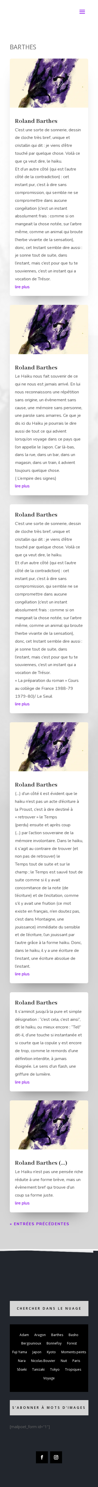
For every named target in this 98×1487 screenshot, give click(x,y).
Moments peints (73, 1352)
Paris (76, 1360)
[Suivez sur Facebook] (42, 1457)
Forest (72, 1343)
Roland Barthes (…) (41, 1163)
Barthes (57, 1335)
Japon (36, 1352)
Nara (22, 1360)
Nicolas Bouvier (43, 1360)
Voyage (49, 1378)
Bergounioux (31, 1343)
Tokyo (55, 1369)
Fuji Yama (19, 1352)
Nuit (64, 1360)
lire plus (22, 287)
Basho (73, 1335)
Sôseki (22, 1369)
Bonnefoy (54, 1343)
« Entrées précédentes (39, 1224)
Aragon (40, 1335)
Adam (24, 1335)
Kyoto (51, 1352)
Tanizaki (38, 1369)
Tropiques (73, 1369)
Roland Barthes (36, 121)
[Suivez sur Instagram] (56, 1457)
